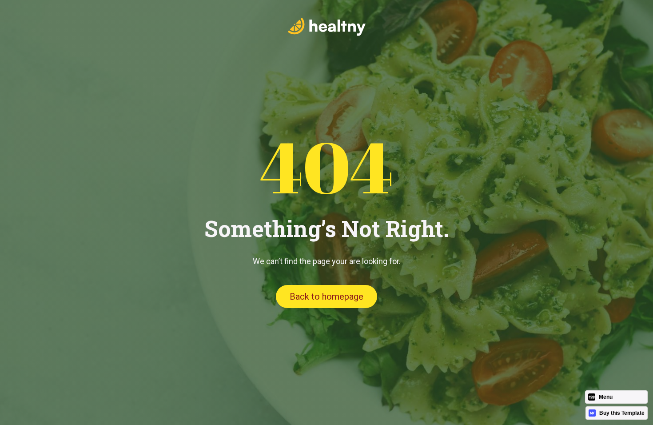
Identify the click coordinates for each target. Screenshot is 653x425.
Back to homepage (326, 296)
